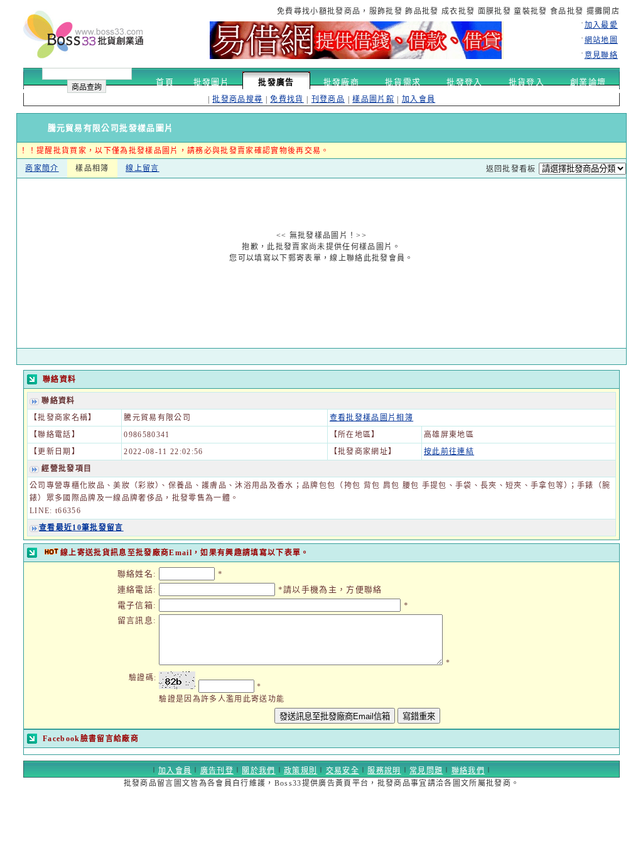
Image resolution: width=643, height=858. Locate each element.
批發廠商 (341, 82)
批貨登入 (526, 82)
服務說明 (384, 770)
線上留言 (142, 168)
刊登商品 (328, 99)
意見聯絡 (601, 55)
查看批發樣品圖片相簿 (371, 417)
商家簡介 (41, 168)
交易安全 (342, 770)
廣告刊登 (217, 770)
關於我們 (258, 770)
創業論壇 (588, 82)
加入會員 (418, 99)
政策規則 (300, 770)
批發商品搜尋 (237, 99)
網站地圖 (601, 40)
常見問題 (426, 770)
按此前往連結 (449, 451)
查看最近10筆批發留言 (81, 527)
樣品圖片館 (373, 99)
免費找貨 (286, 99)
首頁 (165, 82)
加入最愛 (601, 25)
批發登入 (464, 82)
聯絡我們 (468, 770)
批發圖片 (211, 82)
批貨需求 (403, 82)
